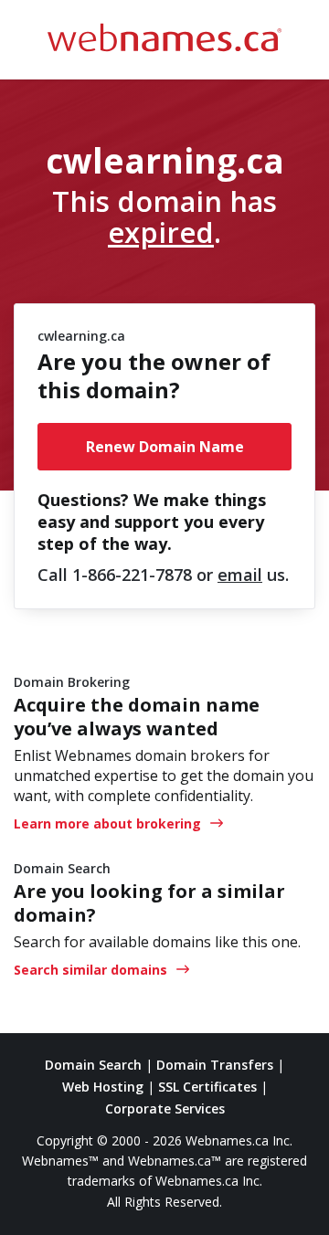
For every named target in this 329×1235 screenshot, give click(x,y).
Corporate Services (165, 1108)
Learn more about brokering (107, 823)
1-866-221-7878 (132, 575)
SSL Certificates (207, 1086)
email (240, 575)
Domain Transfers (214, 1064)
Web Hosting (102, 1086)
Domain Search (93, 1064)
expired (161, 232)
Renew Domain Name (165, 447)
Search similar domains (90, 969)
